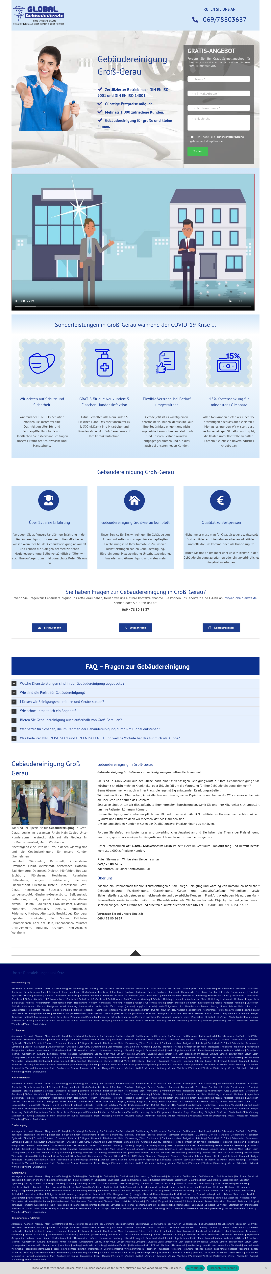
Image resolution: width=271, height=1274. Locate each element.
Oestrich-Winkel (123, 1013)
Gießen (28, 999)
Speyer (187, 1016)
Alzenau (39, 988)
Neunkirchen (209, 1009)
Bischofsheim (89, 991)
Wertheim (207, 1020)
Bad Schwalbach (207, 988)
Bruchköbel (117, 991)
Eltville (27, 995)
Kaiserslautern (205, 1002)
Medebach (88, 1009)
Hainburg (167, 999)
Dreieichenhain (238, 991)
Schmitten (92, 1016)
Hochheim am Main (62, 1002)
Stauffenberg (251, 1016)
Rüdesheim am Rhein (44, 1016)
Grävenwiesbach (56, 999)
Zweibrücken (39, 1024)
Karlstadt (228, 1002)
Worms (27, 1024)
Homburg (117, 1002)
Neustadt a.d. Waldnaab (229, 1009)
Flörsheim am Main (113, 995)
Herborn (30, 1002)
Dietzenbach (187, 991)
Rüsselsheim (63, 1016)
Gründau (157, 999)
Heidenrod (227, 999)
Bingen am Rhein (71, 991)
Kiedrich (16, 1006)
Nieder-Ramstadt (61, 1013)
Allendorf (28, 988)
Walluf (139, 1020)
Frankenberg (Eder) (134, 995)
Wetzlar (231, 1020)
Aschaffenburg (59, 988)
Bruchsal (129, 991)
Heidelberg (213, 999)
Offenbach (138, 1013)
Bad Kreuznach (158, 988)
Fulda (226, 995)
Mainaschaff (34, 1009)
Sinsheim (177, 1016)
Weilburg (161, 1020)
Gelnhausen (252, 995)
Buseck (151, 991)
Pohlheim (188, 1013)
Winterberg (17, 1024)
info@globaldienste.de (240, 598)
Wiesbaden (242, 1020)
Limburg (214, 1006)
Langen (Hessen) (125, 1006)
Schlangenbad (78, 1016)
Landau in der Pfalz (105, 1006)
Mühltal (155, 1009)
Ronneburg (17, 1016)
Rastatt (208, 1013)
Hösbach (128, 1002)
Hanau (178, 999)
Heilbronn (239, 999)
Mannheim (65, 1009)
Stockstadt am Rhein (45, 1020)
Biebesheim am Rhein (35, 991)
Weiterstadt (195, 1020)
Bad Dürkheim (107, 988)
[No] (266, 1268)
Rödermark (244, 1013)
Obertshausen (95, 1013)
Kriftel (63, 1006)
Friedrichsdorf (215, 995)
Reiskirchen (220, 1013)
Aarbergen (17, 988)
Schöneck (104, 1016)
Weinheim (182, 1020)
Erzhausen (61, 995)
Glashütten (39, 999)
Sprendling (197, 1016)
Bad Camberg (91, 988)
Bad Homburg (142, 988)
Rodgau (254, 1013)
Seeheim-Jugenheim (146, 1016)
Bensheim (17, 991)
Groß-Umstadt (115, 999)
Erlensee (48, 995)
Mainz (55, 1009)
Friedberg (201, 995)
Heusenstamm (43, 1002)
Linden (223, 1006)
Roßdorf (28, 1016)
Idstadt (161, 1002)
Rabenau (199, 1013)
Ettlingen (84, 995)
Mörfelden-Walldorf (117, 1009)
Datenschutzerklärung (230, 137)
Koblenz (41, 1006)
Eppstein (38, 995)
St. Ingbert (210, 1016)
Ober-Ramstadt (78, 1013)
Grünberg (145, 999)
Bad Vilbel (253, 988)
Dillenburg (201, 991)
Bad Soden (241, 988)
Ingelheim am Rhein (185, 1002)
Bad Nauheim (174, 988)
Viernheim (117, 1020)
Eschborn (72, 995)
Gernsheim (17, 999)
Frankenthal (153, 995)
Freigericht (188, 995)
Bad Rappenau (190, 988)
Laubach (151, 1006)
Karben (218, 1002)
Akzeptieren (195, 1267)
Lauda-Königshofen (167, 1006)
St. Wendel (222, 1016)
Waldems (129, 1020)
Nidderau (29, 1013)
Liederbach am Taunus (196, 1006)
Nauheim (165, 1009)
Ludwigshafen (19, 1009)
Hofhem (93, 1002)
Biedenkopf (54, 991)
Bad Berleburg (75, 988)
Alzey (47, 988)
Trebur (97, 1020)
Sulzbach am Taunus (67, 1020)
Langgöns (140, 1006)
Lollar (248, 1006)
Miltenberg (100, 1009)
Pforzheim (151, 1013)
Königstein (52, 1006)
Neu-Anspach (178, 1009)
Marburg (76, 1009)
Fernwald (96, 995)
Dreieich (224, 991)
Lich (181, 1006)
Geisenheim (238, 995)
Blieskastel (103, 991)
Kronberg (72, 1006)
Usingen (106, 1020)
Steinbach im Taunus (22, 1020)
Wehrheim (150, 1020)
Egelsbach (17, 995)
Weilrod (171, 1020)
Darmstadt (173, 991)
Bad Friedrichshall (125, 988)
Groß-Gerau (84, 999)
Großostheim (98, 999)
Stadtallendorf (236, 1016)
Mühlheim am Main (139, 1009)
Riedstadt (232, 1013)
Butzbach (161, 991)
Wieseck (254, 1020)
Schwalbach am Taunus (123, 1016)
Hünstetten (150, 1002)
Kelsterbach (252, 1002)
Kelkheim (239, 1002)
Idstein (169, 1002)
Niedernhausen (43, 1013)
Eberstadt (253, 991)
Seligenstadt (164, 1016)
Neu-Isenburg (194, 1009)
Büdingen (141, 991)
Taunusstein (86, 1020)
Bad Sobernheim (225, 988)
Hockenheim (80, 1002)
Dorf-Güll (213, 991)
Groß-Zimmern (131, 999)
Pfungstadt (163, 1013)
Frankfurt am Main (171, 995)
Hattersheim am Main (195, 999)
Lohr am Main (236, 1006)
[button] (135, 683)
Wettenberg (220, 1020)
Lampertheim (86, 1006)
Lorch (255, 1006)
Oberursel (108, 1013)
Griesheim (71, 999)
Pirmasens (176, 1013)
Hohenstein (105, 1002)
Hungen (138, 1002)
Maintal (46, 1009)
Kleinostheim (28, 1006)
